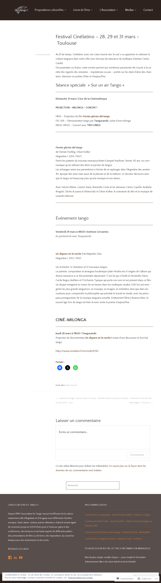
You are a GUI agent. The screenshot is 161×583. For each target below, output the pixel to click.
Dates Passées (72, 385)
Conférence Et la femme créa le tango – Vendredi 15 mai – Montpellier (117, 532)
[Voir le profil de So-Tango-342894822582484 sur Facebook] (10, 557)
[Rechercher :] (92, 485)
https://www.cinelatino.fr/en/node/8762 (77, 351)
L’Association (107, 10)
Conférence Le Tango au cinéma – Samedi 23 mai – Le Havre (113, 539)
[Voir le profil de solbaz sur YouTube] (21, 557)
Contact (148, 10)
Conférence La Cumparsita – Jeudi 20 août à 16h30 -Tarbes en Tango (117, 515)
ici (120, 557)
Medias (129, 10)
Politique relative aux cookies (80, 578)
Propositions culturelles (49, 10)
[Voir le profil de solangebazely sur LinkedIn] (15, 557)
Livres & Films (81, 10)
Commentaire (137, 454)
